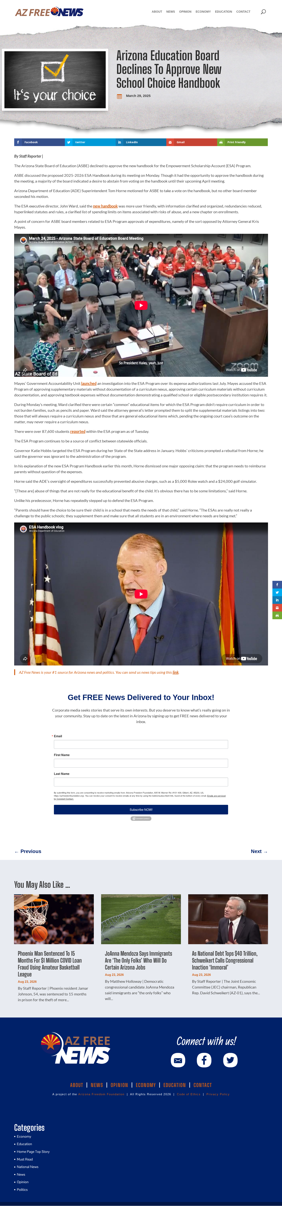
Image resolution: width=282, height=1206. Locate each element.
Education (223, 11)
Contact (243, 11)
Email (58, 736)
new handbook (105, 206)
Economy (203, 11)
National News (27, 1167)
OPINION (119, 1085)
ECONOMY (146, 1085)
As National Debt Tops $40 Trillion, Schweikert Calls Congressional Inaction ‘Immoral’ (225, 960)
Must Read (25, 1159)
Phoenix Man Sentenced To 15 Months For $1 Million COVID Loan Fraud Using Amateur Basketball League (50, 964)
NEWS (97, 1085)
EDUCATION (174, 1085)
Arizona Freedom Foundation (101, 1094)
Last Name (61, 773)
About (157, 11)
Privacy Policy (218, 1094)
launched (88, 383)
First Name (62, 754)
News (170, 11)
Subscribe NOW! (141, 809)
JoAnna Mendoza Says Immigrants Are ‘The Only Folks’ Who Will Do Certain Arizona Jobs (138, 960)
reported (77, 431)
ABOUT (76, 1085)
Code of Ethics (189, 1094)
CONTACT (203, 1085)
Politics (22, 1189)
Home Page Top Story (33, 1151)
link (176, 672)
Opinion (185, 11)
